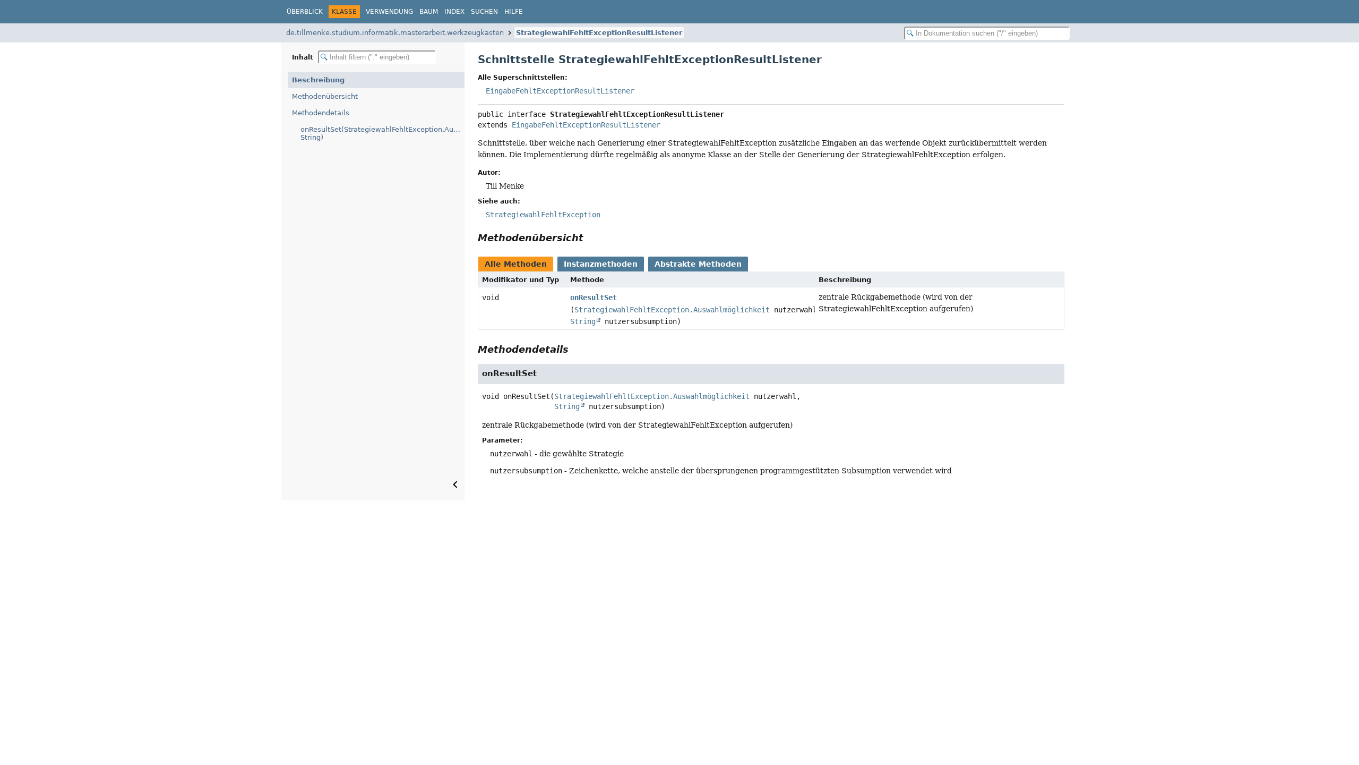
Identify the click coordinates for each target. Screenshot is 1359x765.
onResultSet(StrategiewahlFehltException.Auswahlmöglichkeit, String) (382, 133)
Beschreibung (318, 80)
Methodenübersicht (325, 96)
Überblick (305, 11)
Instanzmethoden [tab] (601, 264)
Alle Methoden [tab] (516, 264)
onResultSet (593, 297)
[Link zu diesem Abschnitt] (591, 237)
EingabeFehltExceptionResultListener (560, 91)
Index (454, 11)
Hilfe (513, 11)
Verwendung (389, 11)
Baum (428, 11)
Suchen (484, 11)
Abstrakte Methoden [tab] (698, 264)
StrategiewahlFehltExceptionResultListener (599, 33)
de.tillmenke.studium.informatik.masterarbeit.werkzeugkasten (395, 33)
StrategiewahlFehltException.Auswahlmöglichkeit (672, 309)
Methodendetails (320, 113)
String (583, 321)
